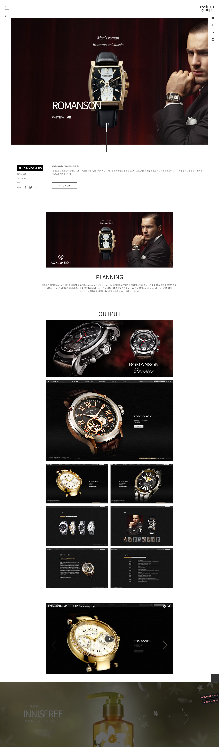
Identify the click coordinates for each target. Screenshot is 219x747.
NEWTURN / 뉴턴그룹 (206, 8)
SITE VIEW (64, 185)
